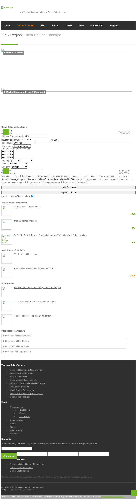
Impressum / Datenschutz (22, 490)
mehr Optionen (68, 187)
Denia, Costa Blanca (19, 471)
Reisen (55, 25)
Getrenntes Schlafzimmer (13, 183)
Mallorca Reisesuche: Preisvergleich (26, 393)
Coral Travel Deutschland (21, 467)
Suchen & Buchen (25, 25)
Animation (6, 176)
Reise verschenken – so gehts (23, 380)
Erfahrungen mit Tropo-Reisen (17, 352)
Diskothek (28, 176)
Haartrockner (35, 183)
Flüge (81, 25)
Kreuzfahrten (96, 25)
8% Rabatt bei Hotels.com (25, 254)
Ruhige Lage (18, 179)
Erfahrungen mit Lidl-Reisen (16, 341)
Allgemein (114, 25)
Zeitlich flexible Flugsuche (22, 373)
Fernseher (125, 179)
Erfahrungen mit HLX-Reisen (16, 346)
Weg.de (22, 413)
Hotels (69, 25)
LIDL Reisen (24, 416)
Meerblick (69, 183)
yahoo (127, 8)
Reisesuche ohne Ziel (20, 397)
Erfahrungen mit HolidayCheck (17, 336)
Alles (43, 25)
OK (102, 496)
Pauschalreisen (17, 420)
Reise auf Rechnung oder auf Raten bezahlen (35, 302)
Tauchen (53, 179)
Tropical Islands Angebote (75, 221)
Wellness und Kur (108, 179)
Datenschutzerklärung (114, 496)
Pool (93, 176)
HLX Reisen (24, 410)
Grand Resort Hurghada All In (75, 207)
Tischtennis (77, 179)
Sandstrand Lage (60, 176)
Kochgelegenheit (53, 183)
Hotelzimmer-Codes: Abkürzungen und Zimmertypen (37, 287)
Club (17, 176)
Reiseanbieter (16, 407)
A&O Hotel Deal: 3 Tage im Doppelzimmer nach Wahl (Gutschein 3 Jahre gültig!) (75, 235)
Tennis (64, 179)
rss (133, 8)
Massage (123, 176)
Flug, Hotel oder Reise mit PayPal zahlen (32, 316)
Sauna (4, 179)
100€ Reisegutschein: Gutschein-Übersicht (75, 268)
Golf (85, 176)
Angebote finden (68, 192)
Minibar (81, 183)
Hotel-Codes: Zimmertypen (22, 390)
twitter (122, 8)
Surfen (42, 179)
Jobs (3, 490)
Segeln (31, 179)
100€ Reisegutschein (19, 387)
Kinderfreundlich (107, 176)
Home (7, 25)
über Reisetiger (12, 33)
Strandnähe (42, 176)
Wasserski (91, 179)
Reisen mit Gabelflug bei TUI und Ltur (27, 464)
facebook (116, 8)
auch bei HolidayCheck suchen (15, 196)
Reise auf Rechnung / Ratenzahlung (26, 370)
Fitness (75, 176)
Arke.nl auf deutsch (18, 377)
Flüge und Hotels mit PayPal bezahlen (27, 383)
